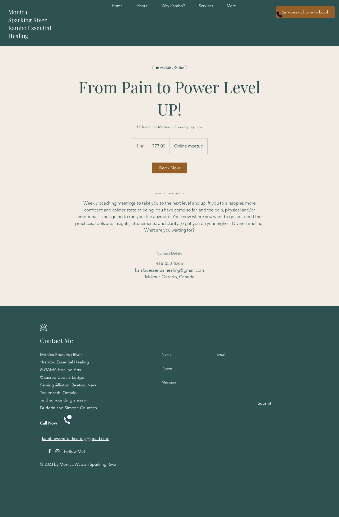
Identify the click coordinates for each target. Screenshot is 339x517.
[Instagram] (57, 451)
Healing (18, 36)
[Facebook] (49, 451)
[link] (169, 168)
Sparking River (27, 20)
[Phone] (279, 14)
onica (20, 12)
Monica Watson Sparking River (88, 464)
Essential (39, 28)
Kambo (18, 28)
